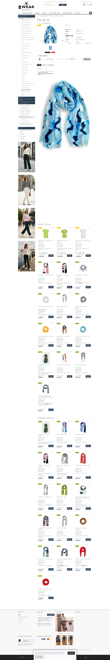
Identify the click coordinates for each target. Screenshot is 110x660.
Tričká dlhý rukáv (25, 46)
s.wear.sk (21, 622)
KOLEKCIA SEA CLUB (25, 20)
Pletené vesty (25, 62)
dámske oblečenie (27, 13)
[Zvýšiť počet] (83, 58)
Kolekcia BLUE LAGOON (26, 33)
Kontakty (77, 13)
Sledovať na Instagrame (65, 633)
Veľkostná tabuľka (24, 121)
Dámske (22, 18)
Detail (51, 255)
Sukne (23, 79)
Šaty (23, 77)
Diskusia (44, 65)
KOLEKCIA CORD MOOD (26, 29)
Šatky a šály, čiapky (25, 89)
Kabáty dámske (25, 70)
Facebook (21, 620)
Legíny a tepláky (25, 87)
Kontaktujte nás (24, 107)
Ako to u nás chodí (55, 13)
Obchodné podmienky (25, 105)
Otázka (79, 43)
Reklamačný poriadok (25, 109)
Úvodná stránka (19, 13)
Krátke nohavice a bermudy (27, 83)
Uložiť (54, 52)
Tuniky (23, 60)
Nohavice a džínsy (24, 81)
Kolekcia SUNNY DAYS (25, 26)
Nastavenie (39, 657)
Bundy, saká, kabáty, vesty (26, 64)
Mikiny (22, 50)
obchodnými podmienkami (43, 619)
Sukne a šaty (23, 74)
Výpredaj (37, 13)
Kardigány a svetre (26, 57)
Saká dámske (25, 68)
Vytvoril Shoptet (89, 657)
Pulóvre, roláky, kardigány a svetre (26, 53)
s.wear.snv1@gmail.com (23, 616)
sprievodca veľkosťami (25, 117)
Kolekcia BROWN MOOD (26, 31)
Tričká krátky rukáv (26, 44)
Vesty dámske (25, 72)
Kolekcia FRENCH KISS (25, 24)
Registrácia (89, 1)
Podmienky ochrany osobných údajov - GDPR (26, 124)
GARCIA (21, 132)
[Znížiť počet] (83, 59)
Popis (39, 65)
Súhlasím (71, 653)
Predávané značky (67, 13)
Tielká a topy (24, 48)
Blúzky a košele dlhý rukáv (27, 39)
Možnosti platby (24, 115)
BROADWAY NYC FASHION (25, 130)
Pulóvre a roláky (25, 55)
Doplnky (22, 94)
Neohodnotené (46, 23)
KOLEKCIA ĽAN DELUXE (26, 22)
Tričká (22, 41)
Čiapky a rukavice (25, 91)
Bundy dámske (25, 66)
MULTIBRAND (23, 136)
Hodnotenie (51, 65)
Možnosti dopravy (24, 113)
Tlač (70, 43)
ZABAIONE (22, 138)
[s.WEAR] (26, 6)
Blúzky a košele (24, 35)
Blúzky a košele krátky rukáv (28, 37)
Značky (20, 128)
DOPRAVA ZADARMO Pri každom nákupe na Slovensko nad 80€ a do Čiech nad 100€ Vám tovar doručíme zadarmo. (50, 649)
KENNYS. (22, 134)
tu (62, 653)
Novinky (44, 13)
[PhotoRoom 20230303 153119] (39, 59)
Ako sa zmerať (24, 119)
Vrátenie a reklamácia (25, 111)
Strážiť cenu (88, 43)
